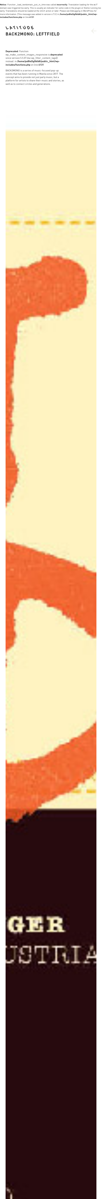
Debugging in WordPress (82, 10)
